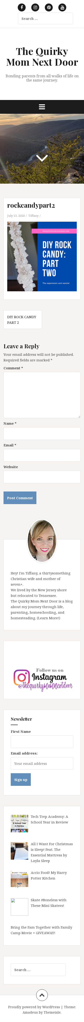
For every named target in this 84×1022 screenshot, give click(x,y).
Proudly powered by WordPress (34, 1007)
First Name (21, 731)
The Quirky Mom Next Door (42, 56)
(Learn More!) (48, 618)
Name (10, 423)
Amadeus (30, 1012)
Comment (13, 368)
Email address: (24, 753)
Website (11, 466)
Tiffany (33, 216)
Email (10, 445)
